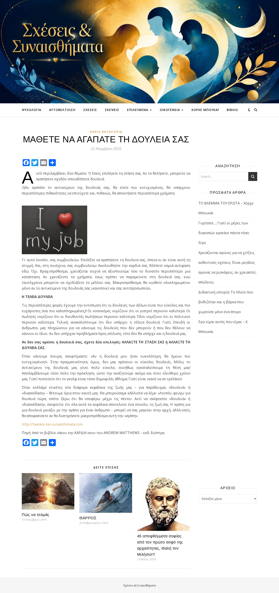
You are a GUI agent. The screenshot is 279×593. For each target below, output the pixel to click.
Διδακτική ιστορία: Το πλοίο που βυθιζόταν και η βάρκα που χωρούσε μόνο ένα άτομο (225, 302)
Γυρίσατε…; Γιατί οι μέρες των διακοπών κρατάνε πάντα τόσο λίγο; (223, 233)
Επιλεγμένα (137, 110)
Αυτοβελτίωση (62, 110)
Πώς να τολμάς (35, 515)
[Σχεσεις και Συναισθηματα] (139, 51)
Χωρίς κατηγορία (106, 132)
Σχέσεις (90, 110)
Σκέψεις (112, 110)
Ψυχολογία (31, 110)
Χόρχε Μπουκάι (205, 110)
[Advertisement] (227, 411)
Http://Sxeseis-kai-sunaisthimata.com (52, 424)
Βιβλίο (232, 110)
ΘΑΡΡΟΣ (87, 518)
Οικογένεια (170, 110)
